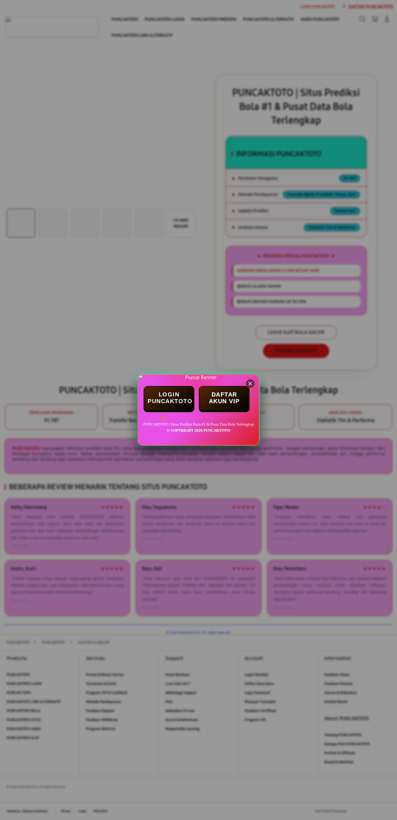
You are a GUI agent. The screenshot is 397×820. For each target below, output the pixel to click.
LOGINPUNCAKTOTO (170, 397)
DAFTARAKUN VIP (224, 397)
